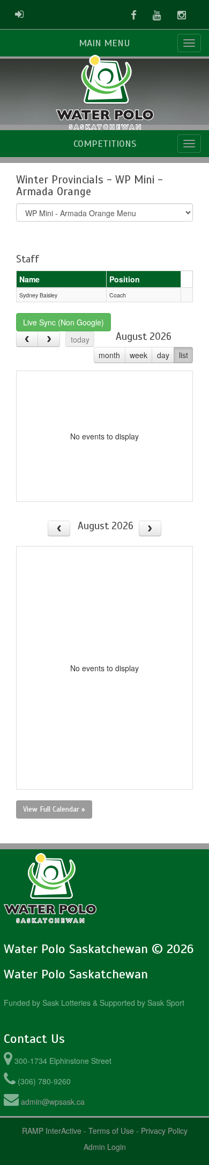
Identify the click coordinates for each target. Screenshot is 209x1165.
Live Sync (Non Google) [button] (63, 322)
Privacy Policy (164, 1130)
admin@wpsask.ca (53, 1101)
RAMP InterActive (51, 1130)
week (138, 355)
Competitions (104, 144)
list (183, 355)
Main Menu (104, 43)
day (163, 355)
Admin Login (105, 1146)
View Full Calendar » (54, 809)
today (80, 339)
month (109, 355)
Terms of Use (111, 1130)
